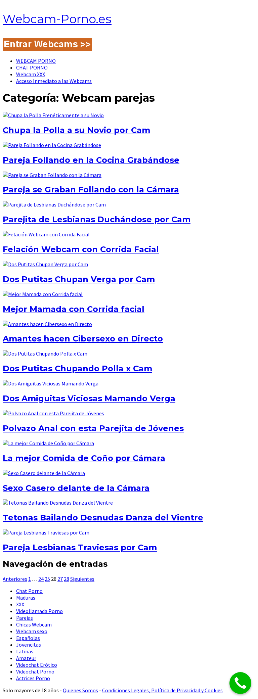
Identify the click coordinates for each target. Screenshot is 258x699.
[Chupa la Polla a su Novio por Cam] (53, 115)
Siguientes (82, 578)
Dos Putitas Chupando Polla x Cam (77, 368)
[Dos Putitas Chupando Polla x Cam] (45, 353)
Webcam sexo (31, 631)
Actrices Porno (33, 678)
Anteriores (15, 578)
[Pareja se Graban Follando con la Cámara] (52, 175)
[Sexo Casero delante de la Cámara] (44, 473)
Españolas (28, 638)
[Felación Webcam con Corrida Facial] (46, 234)
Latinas (24, 651)
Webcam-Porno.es (57, 19)
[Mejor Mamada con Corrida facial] (43, 294)
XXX (20, 604)
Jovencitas (28, 644)
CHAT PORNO (32, 67)
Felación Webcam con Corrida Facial (81, 249)
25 (47, 578)
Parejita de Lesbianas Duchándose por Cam (96, 219)
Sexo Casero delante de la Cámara (76, 488)
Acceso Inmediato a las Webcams (54, 81)
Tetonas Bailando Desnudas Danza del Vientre (103, 517)
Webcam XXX (30, 74)
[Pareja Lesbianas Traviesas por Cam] (46, 532)
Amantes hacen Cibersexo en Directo (83, 338)
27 (60, 578)
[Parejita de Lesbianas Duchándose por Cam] (54, 204)
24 (41, 578)
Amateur (26, 658)
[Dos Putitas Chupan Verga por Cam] (45, 264)
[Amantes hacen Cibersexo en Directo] (47, 324)
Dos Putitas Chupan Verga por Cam (79, 279)
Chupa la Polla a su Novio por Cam (76, 130)
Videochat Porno (35, 671)
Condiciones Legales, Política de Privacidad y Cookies (162, 690)
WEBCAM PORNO (36, 60)
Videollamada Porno (39, 611)
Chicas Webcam (34, 624)
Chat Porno (29, 591)
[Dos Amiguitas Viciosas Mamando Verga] (50, 383)
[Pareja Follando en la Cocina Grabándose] (52, 145)
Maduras (25, 597)
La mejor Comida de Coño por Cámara (84, 458)
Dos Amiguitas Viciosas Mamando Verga (89, 398)
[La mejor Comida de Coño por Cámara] (48, 443)
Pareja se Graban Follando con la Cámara (91, 189)
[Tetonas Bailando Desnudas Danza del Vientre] (58, 502)
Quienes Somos (80, 690)
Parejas (24, 617)
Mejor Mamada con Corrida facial (73, 309)
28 (66, 578)
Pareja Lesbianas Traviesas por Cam (80, 547)
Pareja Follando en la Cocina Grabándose (91, 160)
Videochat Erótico (36, 664)
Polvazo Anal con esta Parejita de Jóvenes (93, 428)
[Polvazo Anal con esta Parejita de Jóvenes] (53, 413)
